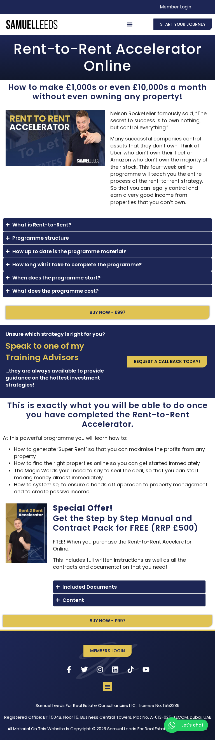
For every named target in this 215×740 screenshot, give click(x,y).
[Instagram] (100, 669)
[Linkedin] (115, 669)
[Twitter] (85, 669)
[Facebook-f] (69, 669)
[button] (129, 24)
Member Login (175, 7)
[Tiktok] (131, 669)
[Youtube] (146, 669)
